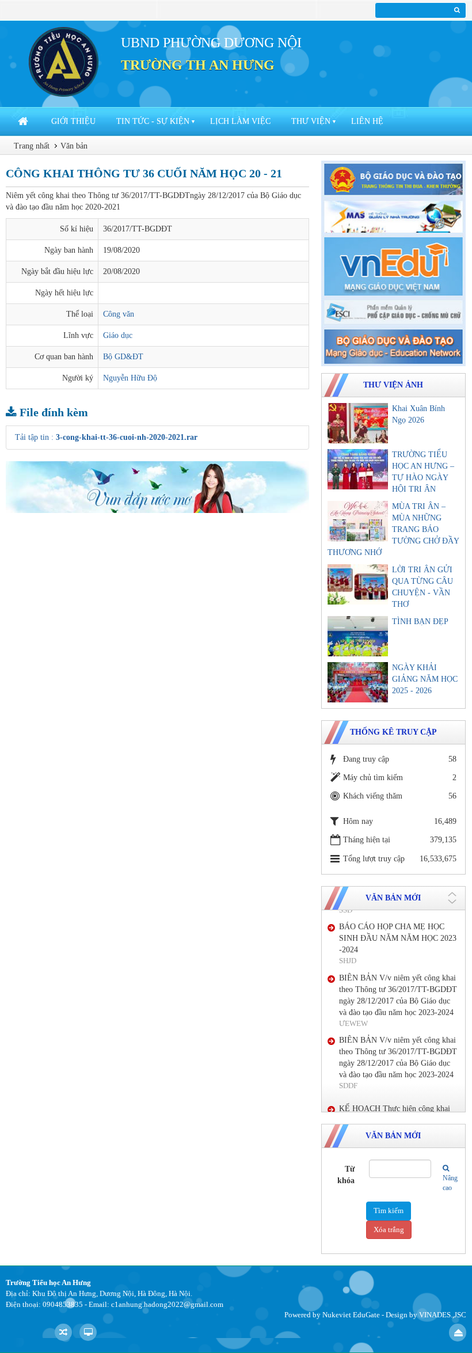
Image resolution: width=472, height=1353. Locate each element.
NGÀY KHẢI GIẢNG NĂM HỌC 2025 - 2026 (425, 679)
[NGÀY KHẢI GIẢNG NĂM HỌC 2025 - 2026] (358, 682)
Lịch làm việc (240, 121)
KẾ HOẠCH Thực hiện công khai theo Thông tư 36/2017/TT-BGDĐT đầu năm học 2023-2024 (398, 1072)
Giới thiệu (73, 121)
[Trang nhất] (24, 121)
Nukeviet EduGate (351, 1314)
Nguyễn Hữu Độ (130, 378)
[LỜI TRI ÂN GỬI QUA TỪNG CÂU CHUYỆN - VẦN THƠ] (358, 584)
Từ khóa (346, 1175)
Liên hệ (367, 121)
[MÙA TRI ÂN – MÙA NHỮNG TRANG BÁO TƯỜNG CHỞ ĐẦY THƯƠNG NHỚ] (358, 521)
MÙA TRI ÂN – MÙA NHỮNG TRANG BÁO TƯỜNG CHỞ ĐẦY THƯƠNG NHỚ (393, 529)
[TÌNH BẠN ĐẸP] (358, 636)
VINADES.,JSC (442, 1314)
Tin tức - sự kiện (152, 121)
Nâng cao (447, 1183)
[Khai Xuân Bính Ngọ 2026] (358, 423)
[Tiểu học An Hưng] (63, 61)
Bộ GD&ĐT (123, 356)
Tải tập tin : (106, 437)
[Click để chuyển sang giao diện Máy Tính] (88, 1332)
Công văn (118, 314)
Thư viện (310, 121)
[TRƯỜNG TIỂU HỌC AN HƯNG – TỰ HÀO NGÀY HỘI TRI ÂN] (358, 469)
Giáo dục (117, 335)
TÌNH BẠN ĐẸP (420, 621)
